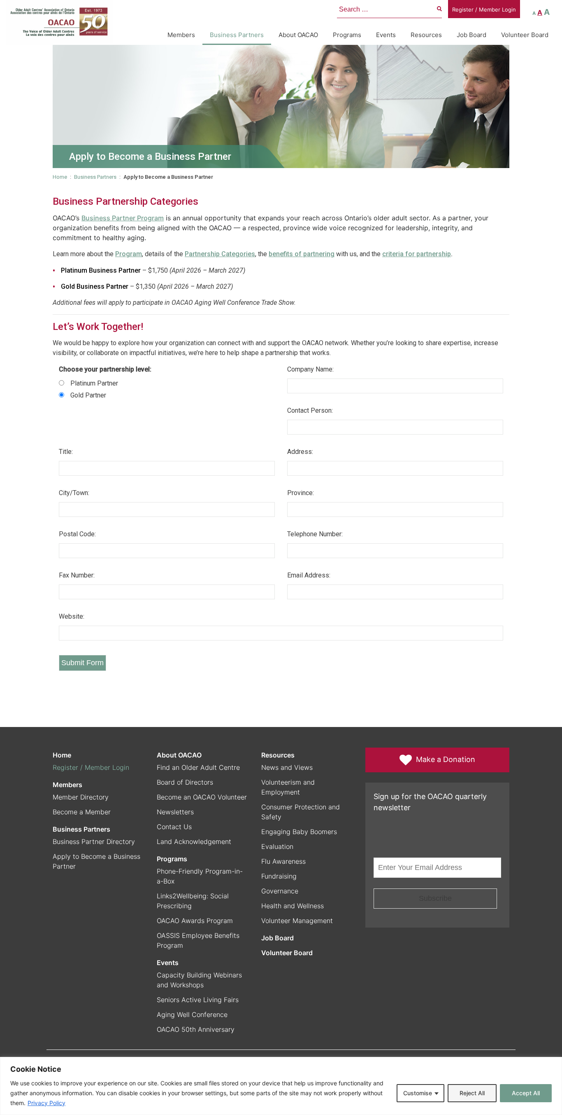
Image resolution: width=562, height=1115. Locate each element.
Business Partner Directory (94, 841)
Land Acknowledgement (194, 841)
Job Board (471, 35)
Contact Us (174, 827)
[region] (281, 1086)
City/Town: (74, 493)
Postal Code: (77, 534)
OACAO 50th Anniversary (196, 1029)
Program (128, 254)
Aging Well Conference (192, 1014)
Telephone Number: (315, 534)
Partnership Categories (220, 254)
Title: (66, 452)
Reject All (472, 1092)
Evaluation (277, 846)
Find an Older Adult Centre (198, 767)
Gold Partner (88, 395)
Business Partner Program (122, 218)
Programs (347, 35)
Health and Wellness (292, 906)
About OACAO (298, 35)
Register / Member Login (484, 9)
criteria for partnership (416, 254)
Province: (300, 493)
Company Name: (310, 369)
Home (60, 177)
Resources (426, 35)
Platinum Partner (94, 383)
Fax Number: (77, 575)
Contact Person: (310, 410)
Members (181, 35)
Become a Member (82, 812)
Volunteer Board (524, 35)
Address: (300, 452)
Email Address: (308, 575)
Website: (71, 616)
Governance (279, 891)
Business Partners (237, 35)
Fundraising (279, 876)
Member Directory (81, 797)
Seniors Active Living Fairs (198, 1000)
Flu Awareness (283, 861)
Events (386, 35)
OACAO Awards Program (195, 920)
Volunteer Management (297, 920)
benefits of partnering (301, 254)
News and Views (287, 767)
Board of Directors (185, 782)
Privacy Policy (46, 1102)
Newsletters (175, 812)
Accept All (526, 1092)
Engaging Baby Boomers (299, 831)
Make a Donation (445, 759)
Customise (417, 1092)
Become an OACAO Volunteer (202, 797)
